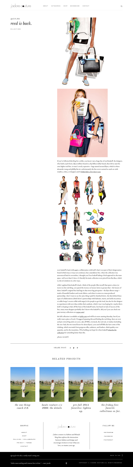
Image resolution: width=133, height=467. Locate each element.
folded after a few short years (91, 172)
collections (15, 29)
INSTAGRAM (108, 432)
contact (86, 6)
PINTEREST (108, 440)
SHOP (24, 436)
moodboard (75, 6)
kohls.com (83, 316)
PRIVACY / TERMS (24, 443)
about (45, 6)
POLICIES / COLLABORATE (24, 439)
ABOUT (24, 432)
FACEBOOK (108, 436)
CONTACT (24, 446)
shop (66, 6)
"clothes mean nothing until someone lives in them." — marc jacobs (30, 463)
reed (75, 270)
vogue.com (80, 312)
